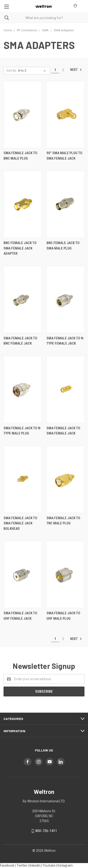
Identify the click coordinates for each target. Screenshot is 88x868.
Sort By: (11, 70)
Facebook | (8, 865)
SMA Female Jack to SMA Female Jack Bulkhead (20, 523)
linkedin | (35, 865)
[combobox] (44, 17)
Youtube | (50, 865)
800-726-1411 (46, 831)
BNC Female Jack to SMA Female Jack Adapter (20, 248)
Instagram (65, 865)
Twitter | (22, 865)
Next (74, 70)
